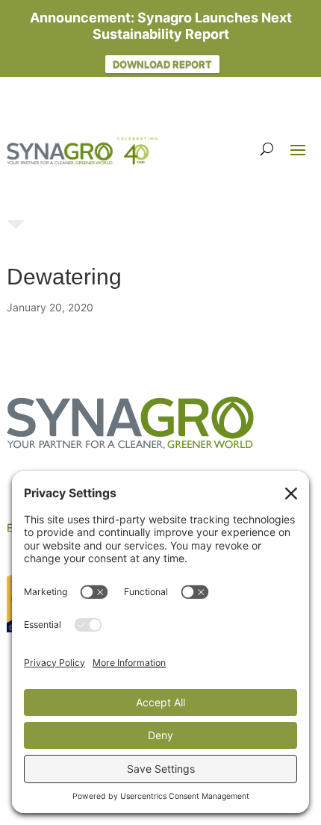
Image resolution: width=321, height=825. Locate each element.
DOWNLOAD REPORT (162, 64)
